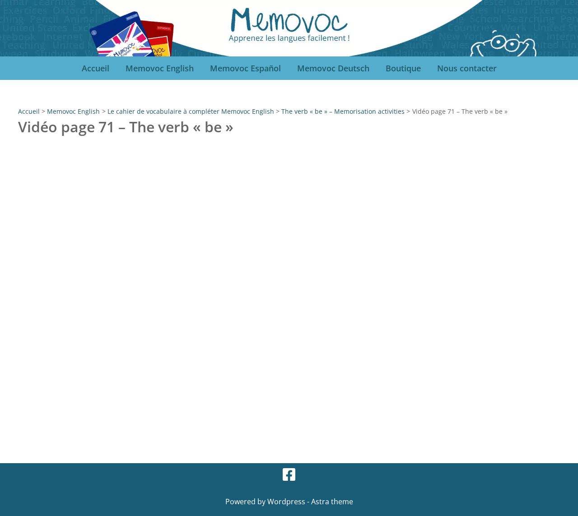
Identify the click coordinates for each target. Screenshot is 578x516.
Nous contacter (467, 68)
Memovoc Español (245, 68)
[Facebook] (289, 474)
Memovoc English (160, 68)
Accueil (95, 68)
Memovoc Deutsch (333, 68)
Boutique (403, 68)
